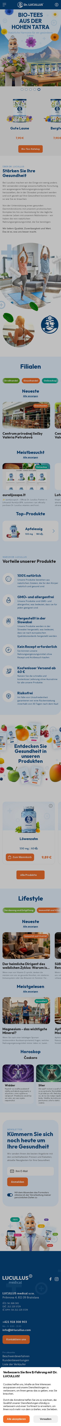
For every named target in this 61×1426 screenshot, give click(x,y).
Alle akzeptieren (16, 1419)
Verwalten (45, 1419)
